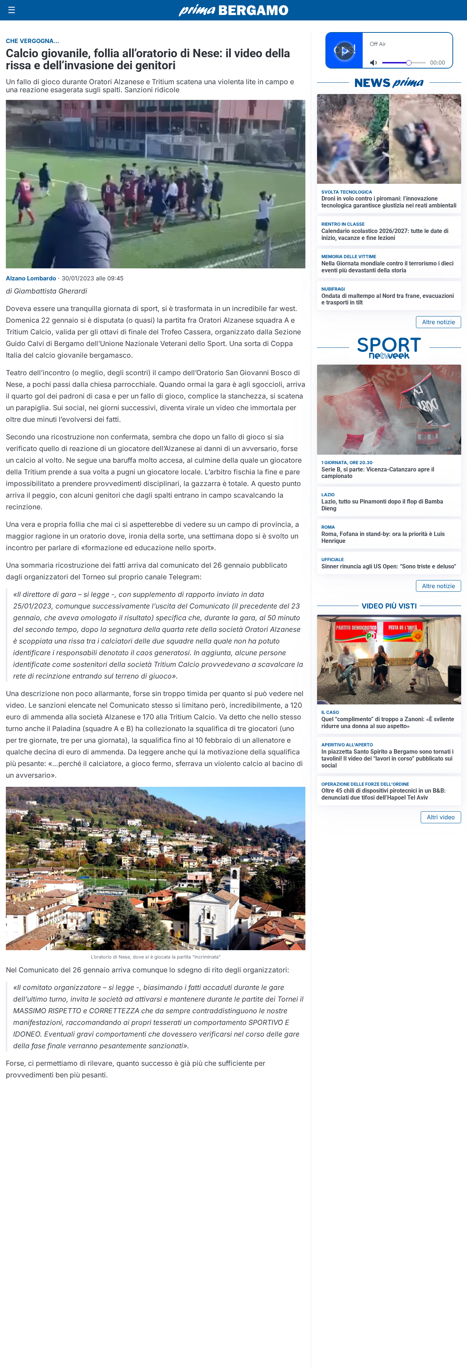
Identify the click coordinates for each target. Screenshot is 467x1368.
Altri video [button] (441, 817)
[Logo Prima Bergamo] (233, 10)
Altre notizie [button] (438, 322)
